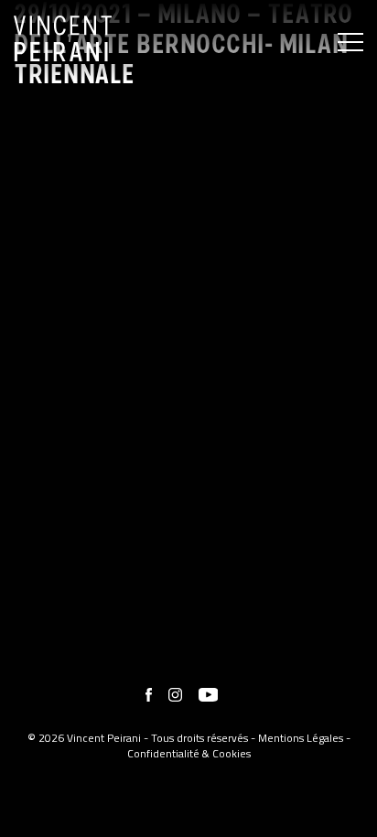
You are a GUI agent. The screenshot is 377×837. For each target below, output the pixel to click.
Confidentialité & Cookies (189, 753)
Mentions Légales (300, 737)
